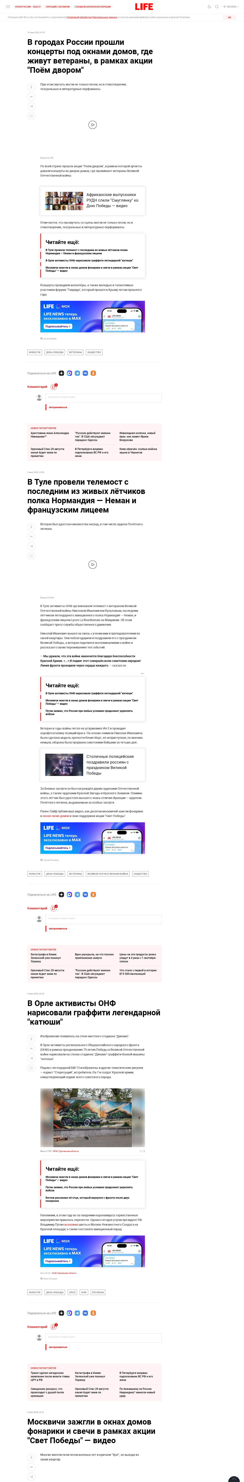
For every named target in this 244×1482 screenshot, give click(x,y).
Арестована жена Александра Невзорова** (50, 434)
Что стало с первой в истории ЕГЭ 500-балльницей (138, 972)
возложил (71, 1224)
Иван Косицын (50, 1278)
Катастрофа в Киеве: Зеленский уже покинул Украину (46, 958)
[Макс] (69, 373)
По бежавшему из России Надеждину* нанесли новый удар (137, 1392)
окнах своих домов (56, 816)
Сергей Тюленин (51, 860)
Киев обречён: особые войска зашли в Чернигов (138, 450)
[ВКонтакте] (85, 373)
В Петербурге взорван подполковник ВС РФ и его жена (91, 452)
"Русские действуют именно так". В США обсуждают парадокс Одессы (92, 436)
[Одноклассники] (93, 373)
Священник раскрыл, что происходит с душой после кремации (47, 1392)
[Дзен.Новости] (61, 373)
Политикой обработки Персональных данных (92, 17)
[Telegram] (77, 373)
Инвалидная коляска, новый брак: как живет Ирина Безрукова (137, 436)
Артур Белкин (49, 338)
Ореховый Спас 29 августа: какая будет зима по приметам (48, 452)
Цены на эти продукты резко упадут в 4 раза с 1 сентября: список (138, 958)
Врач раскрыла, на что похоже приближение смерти (94, 956)
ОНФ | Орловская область (66, 1151)
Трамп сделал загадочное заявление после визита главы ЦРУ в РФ (50, 1376)
